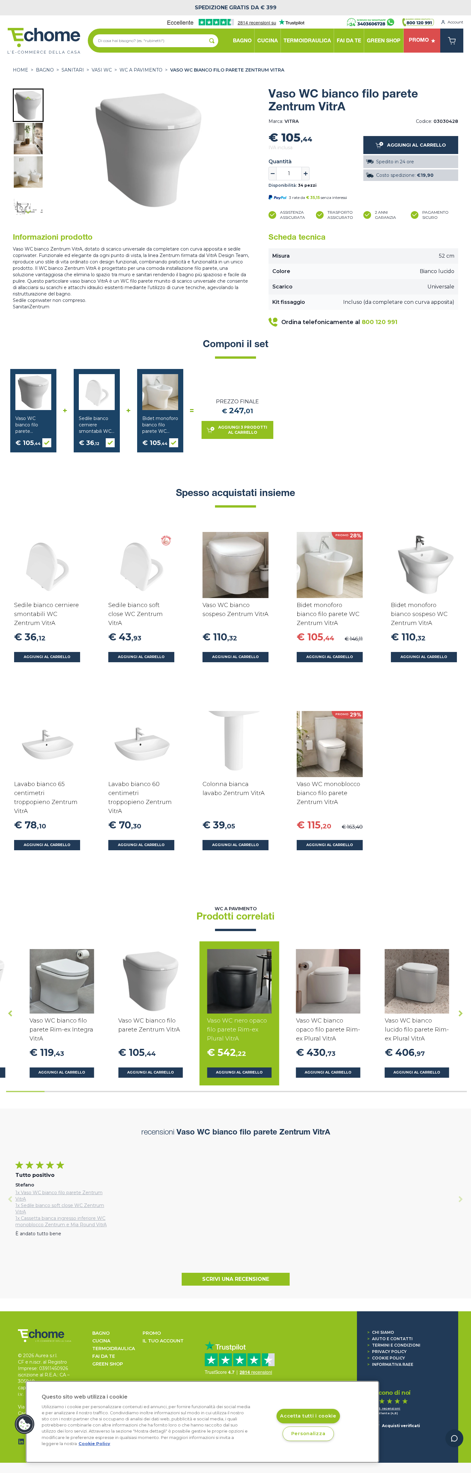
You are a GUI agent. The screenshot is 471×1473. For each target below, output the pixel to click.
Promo (152, 1333)
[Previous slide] (10, 1199)
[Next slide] (28, 212)
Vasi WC (102, 70)
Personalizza (308, 1433)
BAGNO (45, 70)
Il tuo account (163, 1341)
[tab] (25, 1091)
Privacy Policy (387, 1351)
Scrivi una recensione (235, 1279)
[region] (202, 1422)
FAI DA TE (103, 1356)
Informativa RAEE (390, 1364)
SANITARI (73, 70)
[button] (28, 105)
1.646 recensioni (386, 1408)
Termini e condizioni (393, 1345)
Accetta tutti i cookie (308, 1416)
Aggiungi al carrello (47, 657)
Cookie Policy (386, 1358)
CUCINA (101, 1341)
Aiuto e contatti (390, 1338)
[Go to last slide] (28, 99)
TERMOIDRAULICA (113, 1348)
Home (20, 70)
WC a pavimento (141, 70)
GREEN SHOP (107, 1364)
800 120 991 (379, 322)
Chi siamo (380, 1332)
